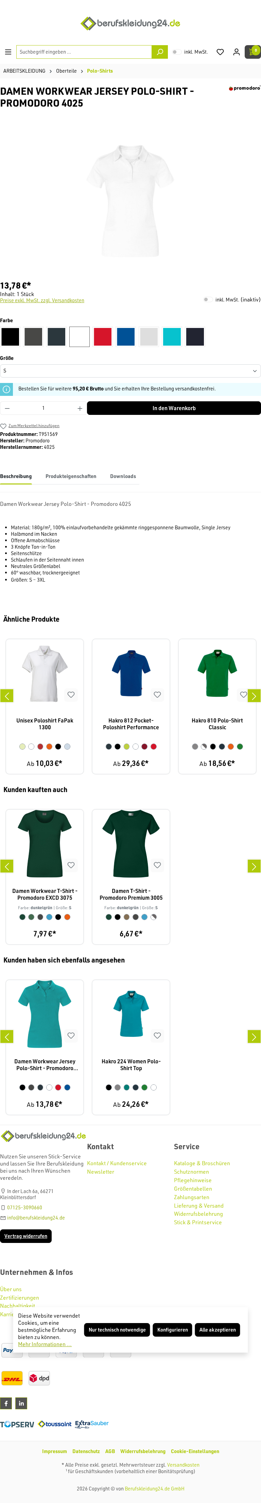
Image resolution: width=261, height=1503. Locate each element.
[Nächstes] (254, 695)
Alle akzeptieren (217, 1329)
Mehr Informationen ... (45, 1344)
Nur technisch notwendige (117, 1329)
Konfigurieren (172, 1329)
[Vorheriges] (7, 695)
